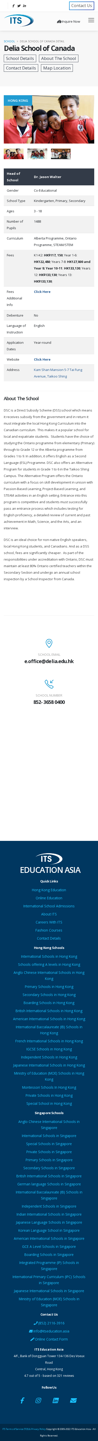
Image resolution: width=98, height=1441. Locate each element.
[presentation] (4, 119)
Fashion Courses (48, 930)
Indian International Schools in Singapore (49, 1214)
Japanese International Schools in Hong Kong (49, 1065)
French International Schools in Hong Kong (49, 1041)
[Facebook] (13, 6)
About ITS (49, 914)
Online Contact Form (51, 1339)
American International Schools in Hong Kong (49, 1018)
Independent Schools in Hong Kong (49, 1057)
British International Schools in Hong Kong (49, 1010)
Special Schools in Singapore (49, 1143)
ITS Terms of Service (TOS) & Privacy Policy (24, 1429)
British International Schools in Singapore (49, 1176)
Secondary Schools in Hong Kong (49, 994)
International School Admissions (49, 906)
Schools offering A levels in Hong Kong (49, 964)
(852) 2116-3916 (51, 1323)
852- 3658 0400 (49, 702)
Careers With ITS (49, 922)
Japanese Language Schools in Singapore (49, 1222)
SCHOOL (9, 41)
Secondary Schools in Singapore (49, 1167)
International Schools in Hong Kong (49, 956)
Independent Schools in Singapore (49, 1206)
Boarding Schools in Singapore (49, 1254)
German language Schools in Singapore (49, 1184)
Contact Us (81, 5)
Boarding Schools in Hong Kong (49, 1002)
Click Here (42, 291)
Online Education (49, 898)
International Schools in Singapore (49, 1135)
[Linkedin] (24, 6)
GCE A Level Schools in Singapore (49, 1246)
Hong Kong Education (49, 889)
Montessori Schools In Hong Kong (49, 1087)
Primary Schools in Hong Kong (49, 986)
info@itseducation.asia (51, 1331)
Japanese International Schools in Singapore (49, 1290)
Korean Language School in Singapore (49, 1230)
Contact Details (49, 938)
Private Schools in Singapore (49, 1151)
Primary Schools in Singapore (49, 1159)
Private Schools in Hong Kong (49, 1095)
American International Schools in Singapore (49, 1238)
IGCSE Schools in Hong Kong (49, 1049)
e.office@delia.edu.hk (49, 661)
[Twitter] (18, 6)
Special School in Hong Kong (49, 1103)
